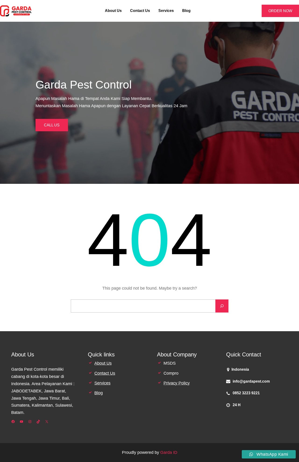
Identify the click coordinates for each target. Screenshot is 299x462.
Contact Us (104, 373)
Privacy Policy (177, 383)
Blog (98, 393)
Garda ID (168, 452)
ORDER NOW (280, 11)
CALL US (52, 125)
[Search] (221, 306)
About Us (103, 363)
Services (102, 383)
